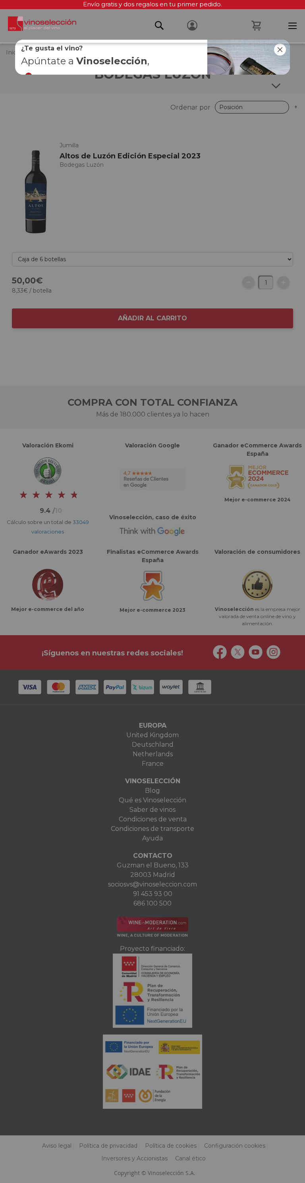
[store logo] (38, 25)
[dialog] (152, 591)
